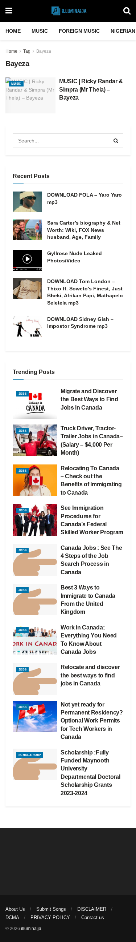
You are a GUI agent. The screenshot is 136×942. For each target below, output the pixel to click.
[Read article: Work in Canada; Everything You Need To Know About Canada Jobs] (35, 639)
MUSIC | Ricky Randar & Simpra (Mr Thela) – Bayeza (91, 89)
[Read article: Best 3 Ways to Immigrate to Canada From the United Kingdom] (35, 599)
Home (13, 31)
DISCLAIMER (91, 909)
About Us (15, 909)
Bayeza (43, 51)
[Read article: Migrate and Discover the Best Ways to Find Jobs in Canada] (35, 403)
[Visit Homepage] (68, 11)
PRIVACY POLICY (50, 917)
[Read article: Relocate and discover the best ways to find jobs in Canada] (35, 679)
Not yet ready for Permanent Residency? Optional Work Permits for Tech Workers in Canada (92, 720)
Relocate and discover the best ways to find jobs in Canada (90, 675)
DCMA (12, 917)
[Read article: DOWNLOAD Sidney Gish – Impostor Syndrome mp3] (27, 326)
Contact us (92, 917)
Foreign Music (79, 31)
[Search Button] (127, 11)
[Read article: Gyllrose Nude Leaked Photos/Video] (27, 260)
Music (40, 31)
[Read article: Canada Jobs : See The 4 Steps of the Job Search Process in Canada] (35, 560)
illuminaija (31, 928)
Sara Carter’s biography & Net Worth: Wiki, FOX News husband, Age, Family (83, 230)
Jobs (22, 393)
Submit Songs (51, 909)
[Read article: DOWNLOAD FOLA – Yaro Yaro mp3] (27, 202)
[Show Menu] (8, 11)
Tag (26, 51)
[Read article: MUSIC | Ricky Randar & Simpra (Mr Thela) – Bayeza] (30, 95)
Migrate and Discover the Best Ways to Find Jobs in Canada (89, 399)
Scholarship (29, 755)
